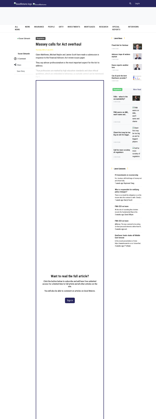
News (27, 27)
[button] (130, 3)
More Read (137, 89)
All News (17, 28)
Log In (137, 3)
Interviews (133, 27)
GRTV (61, 27)
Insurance (39, 27)
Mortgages (89, 27)
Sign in (70, 300)
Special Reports (116, 28)
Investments (74, 27)
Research (103, 27)
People (51, 27)
